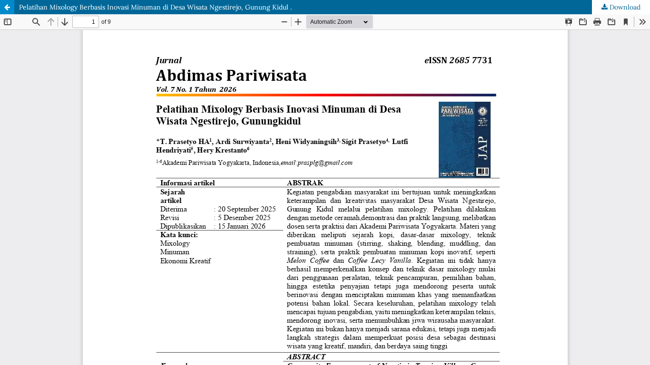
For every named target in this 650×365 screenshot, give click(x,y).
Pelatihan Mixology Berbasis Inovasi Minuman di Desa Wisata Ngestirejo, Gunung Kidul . (155, 7)
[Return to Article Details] (7, 7)
